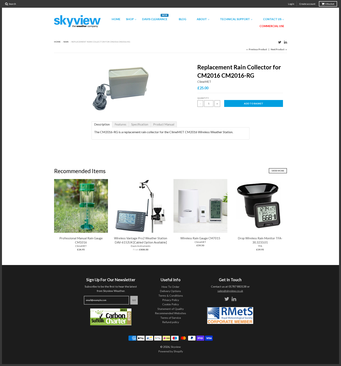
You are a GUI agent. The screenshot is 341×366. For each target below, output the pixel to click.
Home (57, 42)
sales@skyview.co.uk (230, 290)
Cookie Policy (170, 304)
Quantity (203, 98)
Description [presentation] (102, 124)
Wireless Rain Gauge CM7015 (200, 238)
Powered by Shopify (170, 351)
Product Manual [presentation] (163, 124)
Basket (329, 3)
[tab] (102, 124)
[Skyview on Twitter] (279, 42)
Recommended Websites (170, 313)
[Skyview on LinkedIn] (285, 42)
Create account (307, 3)
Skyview (176, 346)
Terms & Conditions (170, 295)
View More (278, 170)
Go (134, 300)
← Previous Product (256, 49)
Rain (66, 42)
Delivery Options (170, 291)
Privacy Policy (170, 300)
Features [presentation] (120, 124)
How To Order (170, 286)
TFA (260, 245)
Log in (291, 3)
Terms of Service (170, 317)
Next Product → (279, 49)
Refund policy (170, 322)
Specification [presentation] (139, 124)
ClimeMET (204, 81)
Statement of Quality (170, 308)
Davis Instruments (141, 245)
